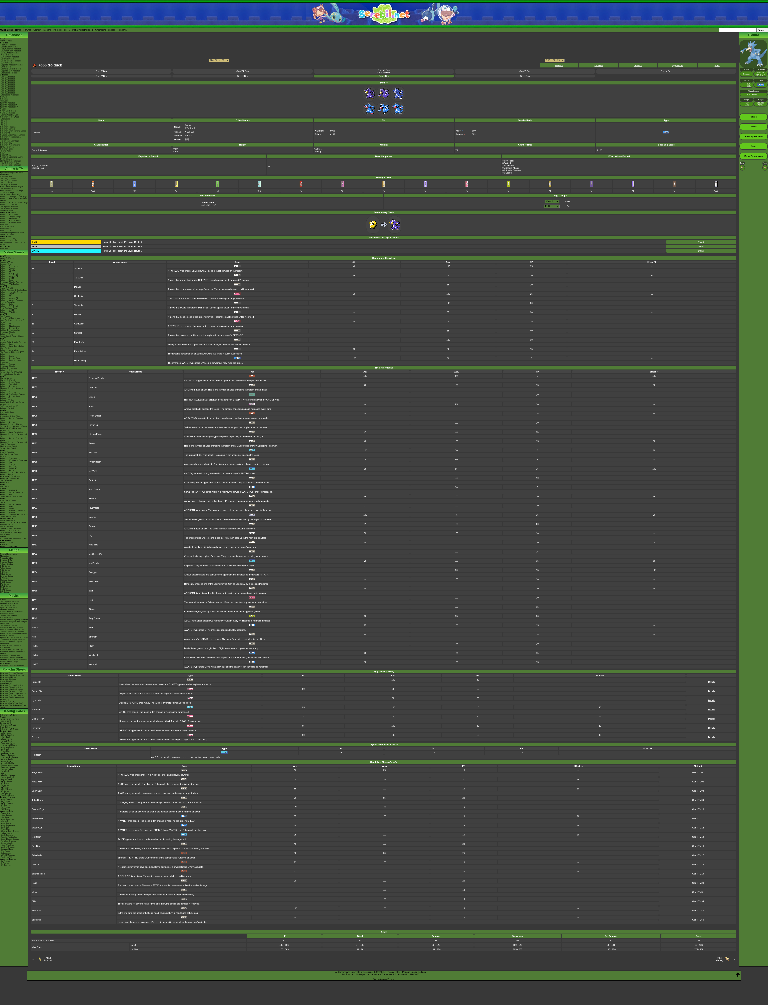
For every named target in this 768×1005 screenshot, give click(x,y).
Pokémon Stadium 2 (8, 490)
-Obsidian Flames (7, 775)
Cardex (3, 109)
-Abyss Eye (5, 813)
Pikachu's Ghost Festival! (11, 687)
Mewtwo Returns (7, 610)
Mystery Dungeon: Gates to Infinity (11, 389)
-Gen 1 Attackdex (7, 77)
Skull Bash (37, 910)
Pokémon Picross (7, 364)
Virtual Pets (5, 534)
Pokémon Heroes (7, 614)
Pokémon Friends (7, 270)
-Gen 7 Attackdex (7, 89)
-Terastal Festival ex (8, 837)
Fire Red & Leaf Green (9, 454)
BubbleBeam (38, 818)
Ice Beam (36, 709)
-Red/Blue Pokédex (8, 45)
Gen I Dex (525, 76)
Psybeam (36, 728)
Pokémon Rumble (7, 422)
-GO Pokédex (5, 67)
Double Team (95, 554)
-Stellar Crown (6, 761)
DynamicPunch (96, 378)
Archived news (6, 41)
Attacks (638, 65)
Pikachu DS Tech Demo (10, 476)
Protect (92, 480)
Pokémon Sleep (6, 280)
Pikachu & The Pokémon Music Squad (13, 706)
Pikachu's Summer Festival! (12, 685)
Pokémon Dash (6, 462)
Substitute (36, 920)
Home (18, 30)
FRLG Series (5, 574)
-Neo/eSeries (5, 793)
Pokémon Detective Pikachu (12, 666)
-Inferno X (4, 821)
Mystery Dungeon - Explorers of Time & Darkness (13, 443)
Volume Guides (6, 564)
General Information (8, 554)
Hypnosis (36, 700)
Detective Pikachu (7, 332)
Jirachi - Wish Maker (8, 616)
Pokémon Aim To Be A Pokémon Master (13, 200)
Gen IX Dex (101, 71)
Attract (92, 609)
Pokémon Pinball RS (8, 468)
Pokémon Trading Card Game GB (14, 514)
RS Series (4, 572)
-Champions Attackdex (9, 95)
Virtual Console (6, 526)
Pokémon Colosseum (9, 458)
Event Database (7, 159)
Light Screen (38, 719)
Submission (37, 855)
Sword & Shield (6, 288)
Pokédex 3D (5, 398)
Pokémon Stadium (7, 512)
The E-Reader (6, 480)
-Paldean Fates (6, 769)
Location (598, 65)
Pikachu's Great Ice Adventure (13, 693)
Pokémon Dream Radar (10, 382)
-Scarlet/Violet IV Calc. (9, 115)
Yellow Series (5, 568)
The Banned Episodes (9, 209)
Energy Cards (6, 723)
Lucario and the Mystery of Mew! (14, 620)
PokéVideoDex (6, 231)
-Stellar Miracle (6, 843)
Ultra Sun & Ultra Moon (10, 318)
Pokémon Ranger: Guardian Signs (11, 419)
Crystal (3, 488)
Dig (90, 535)
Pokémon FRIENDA (8, 546)
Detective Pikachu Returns (11, 282)
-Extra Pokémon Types (9, 719)
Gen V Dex (666, 71)
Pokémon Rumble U (8, 386)
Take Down (37, 800)
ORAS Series (5, 590)
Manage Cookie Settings (414, 972)
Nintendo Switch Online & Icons (13, 538)
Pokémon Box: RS (8, 466)
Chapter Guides (6, 562)
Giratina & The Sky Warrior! (11, 628)
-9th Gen (3, 121)
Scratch (78, 268)
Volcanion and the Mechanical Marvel (12, 653)
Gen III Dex (242, 76)
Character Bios (6, 177)
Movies (14, 595)
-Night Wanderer (7, 845)
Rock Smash (95, 416)
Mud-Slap (93, 544)
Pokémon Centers (7, 129)
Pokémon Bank (6, 344)
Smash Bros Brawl (8, 448)
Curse (92, 397)
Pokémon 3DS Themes (10, 530)
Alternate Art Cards (8, 725)
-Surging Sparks (6, 759)
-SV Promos (5, 801)
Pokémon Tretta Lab (8, 384)
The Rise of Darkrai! (8, 626)
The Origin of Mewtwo (9, 602)
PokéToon (4, 225)
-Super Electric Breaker (9, 839)
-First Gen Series (7, 795)
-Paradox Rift (5, 771)
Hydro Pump (80, 360)
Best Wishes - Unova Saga (11, 191)
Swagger (93, 572)
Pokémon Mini (6, 494)
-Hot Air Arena (6, 833)
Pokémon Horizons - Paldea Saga (14, 203)
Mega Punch (38, 772)
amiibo (3, 536)
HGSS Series (5, 582)
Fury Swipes (80, 351)
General (559, 65)
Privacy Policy (393, 972)
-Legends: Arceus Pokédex (11, 65)
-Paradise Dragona (8, 841)
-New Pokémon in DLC (9, 163)
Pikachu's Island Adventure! (11, 689)
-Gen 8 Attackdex (7, 91)
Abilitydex (4, 101)
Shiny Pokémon (6, 211)
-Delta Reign (5, 733)
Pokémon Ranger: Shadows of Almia (13, 439)
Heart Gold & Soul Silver (10, 416)
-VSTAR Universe (7, 855)
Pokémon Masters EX (9, 276)
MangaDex (4, 556)
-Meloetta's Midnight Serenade (12, 640)
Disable (77, 287)
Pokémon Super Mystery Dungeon (10, 361)
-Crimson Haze (6, 849)
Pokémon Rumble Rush (10, 328)
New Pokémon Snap (8, 308)
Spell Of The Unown (8, 608)
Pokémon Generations (9, 215)
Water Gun (37, 827)
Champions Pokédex (105, 30)
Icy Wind (93, 471)
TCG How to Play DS (9, 406)
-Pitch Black (5, 737)
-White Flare (5, 751)
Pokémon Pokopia (7, 268)
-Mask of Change (7, 847)
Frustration (94, 508)
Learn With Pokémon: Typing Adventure (12, 403)
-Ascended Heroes (8, 743)
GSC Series (5, 570)
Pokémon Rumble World (10, 358)
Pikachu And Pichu (8, 677)
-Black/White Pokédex (9, 53)
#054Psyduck (48, 959)
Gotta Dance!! (6, 683)
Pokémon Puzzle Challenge (11, 492)
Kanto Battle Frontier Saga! (11, 187)
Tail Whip (78, 277)
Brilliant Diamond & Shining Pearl (13, 290)
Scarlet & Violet (6, 262)
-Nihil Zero (4, 817)
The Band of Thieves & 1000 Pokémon (12, 353)
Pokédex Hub (60, 30)
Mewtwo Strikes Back (9, 604)
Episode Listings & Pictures (11, 173)
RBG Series (5, 566)
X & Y (2, 340)
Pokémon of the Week (9, 117)
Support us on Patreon (384, 979)
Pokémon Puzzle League (10, 504)
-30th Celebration (7, 735)
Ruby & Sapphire (7, 452)
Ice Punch (94, 563)
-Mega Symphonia (7, 825)
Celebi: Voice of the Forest (11, 612)
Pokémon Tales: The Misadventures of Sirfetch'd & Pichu (12, 243)
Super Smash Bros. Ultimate (12, 336)
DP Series (4, 578)
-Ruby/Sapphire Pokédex (10, 49)
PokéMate (4, 482)
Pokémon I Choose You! (10, 656)
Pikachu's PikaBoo (8, 679)
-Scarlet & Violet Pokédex (10, 69)
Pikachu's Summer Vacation (11, 673)
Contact (37, 30)
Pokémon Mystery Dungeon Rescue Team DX (11, 301)
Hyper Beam (95, 462)
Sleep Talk (94, 581)
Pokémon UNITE (7, 278)
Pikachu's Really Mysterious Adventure (12, 698)
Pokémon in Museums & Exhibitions (10, 138)
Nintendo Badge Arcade (10, 374)
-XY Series (4, 785)
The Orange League (8, 181)
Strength (93, 637)
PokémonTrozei (6, 474)
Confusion (79, 296)
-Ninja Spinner (6, 815)
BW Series (4, 584)
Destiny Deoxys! (7, 618)
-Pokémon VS (6, 857)
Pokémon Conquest (8, 392)
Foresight (36, 682)
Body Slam (37, 791)
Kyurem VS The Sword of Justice (14, 638)
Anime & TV (14, 168)
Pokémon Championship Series (13, 131)
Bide (34, 901)
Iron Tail (92, 517)
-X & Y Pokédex (6, 55)
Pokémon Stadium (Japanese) (12, 510)
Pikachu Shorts (14, 669)
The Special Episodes (9, 207)
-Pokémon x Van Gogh (9, 141)
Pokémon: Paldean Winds (11, 223)
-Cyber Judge (5, 853)
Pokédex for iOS (7, 408)
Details (701, 242)
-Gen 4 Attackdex (7, 83)
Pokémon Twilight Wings (10, 217)
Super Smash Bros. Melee (11, 496)
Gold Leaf (205, 205)
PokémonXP (5, 133)
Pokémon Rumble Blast (10, 396)
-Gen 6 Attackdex (7, 87)
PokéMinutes (5, 229)
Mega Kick (37, 781)
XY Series (4, 588)
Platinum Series (6, 580)
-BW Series (5, 787)
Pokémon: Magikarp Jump (11, 326)
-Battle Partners (6, 835)
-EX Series (4, 791)
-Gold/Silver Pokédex (9, 47)
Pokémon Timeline (8, 127)
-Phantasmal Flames (8, 745)
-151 (2, 773)
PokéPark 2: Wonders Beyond (12, 394)
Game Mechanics (7, 113)
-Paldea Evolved (7, 777)
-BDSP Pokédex (7, 63)
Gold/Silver (4, 486)
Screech (78, 333)
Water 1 (569, 201)
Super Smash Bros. (8, 516)
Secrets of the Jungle (9, 662)
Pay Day (36, 846)
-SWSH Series (6, 781)
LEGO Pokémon (7, 147)
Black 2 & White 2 (7, 380)
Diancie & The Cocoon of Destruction (10, 647)
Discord (47, 30)
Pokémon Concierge (8, 239)
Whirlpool (93, 655)
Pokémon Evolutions (8, 219)
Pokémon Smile (6, 304)
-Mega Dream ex (7, 819)
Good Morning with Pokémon (12, 233)
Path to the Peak (7, 227)
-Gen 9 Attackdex (7, 93)
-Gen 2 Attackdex (7, 79)
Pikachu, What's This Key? (11, 703)
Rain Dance (94, 489)
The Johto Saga (6, 183)
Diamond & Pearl (7, 412)
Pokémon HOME (7, 294)
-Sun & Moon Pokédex (9, 57)
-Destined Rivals (7, 753)
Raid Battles (5, 727)
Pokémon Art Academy (9, 350)
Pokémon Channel (7, 464)
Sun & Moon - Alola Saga (10, 195)
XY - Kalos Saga (7, 193)
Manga (14, 550)
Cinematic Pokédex (8, 111)
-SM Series (4, 783)
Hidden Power (95, 434)
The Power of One (7, 606)
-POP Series (5, 809)
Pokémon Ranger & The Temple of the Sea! (13, 623)
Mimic (34, 892)
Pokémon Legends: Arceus (11, 292)
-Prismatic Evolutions (9, 757)
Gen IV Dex (101, 76)
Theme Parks (5, 151)
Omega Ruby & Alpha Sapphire (13, 342)
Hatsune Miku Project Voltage (12, 135)
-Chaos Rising (6, 739)
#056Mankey (720, 959)
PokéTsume (5, 249)
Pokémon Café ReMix (9, 274)
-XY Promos (5, 807)
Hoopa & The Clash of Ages (12, 650)
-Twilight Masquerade (9, 765)
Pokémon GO (5, 272)
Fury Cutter (94, 618)
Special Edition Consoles (10, 528)
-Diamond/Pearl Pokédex (10, 51)
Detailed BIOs (6, 560)
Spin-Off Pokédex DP (9, 105)
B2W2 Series (5, 586)
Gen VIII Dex (242, 71)
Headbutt (93, 387)
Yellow (2, 502)
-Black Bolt (4, 749)
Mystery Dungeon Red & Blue (12, 472)
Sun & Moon (5, 316)
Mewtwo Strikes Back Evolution (13, 660)
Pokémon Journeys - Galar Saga (13, 197)
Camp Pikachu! (6, 681)
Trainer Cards (6, 721)
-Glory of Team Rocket (9, 831)
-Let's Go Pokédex (8, 59)
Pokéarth (122, 30)
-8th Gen (3, 123)
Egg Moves (677, 65)
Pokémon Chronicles (8, 205)
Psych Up (79, 342)
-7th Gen (3, 125)
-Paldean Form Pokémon (10, 165)
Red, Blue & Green (8, 500)
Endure (92, 498)
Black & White (6, 378)
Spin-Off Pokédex (7, 103)
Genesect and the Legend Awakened (11, 643)
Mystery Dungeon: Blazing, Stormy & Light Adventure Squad (13, 425)
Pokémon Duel (6, 370)
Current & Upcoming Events (12, 157)
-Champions (5, 119)
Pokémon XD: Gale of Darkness (13, 460)
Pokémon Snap (6, 506)
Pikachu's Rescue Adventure (12, 675)
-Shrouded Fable (7, 763)
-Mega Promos (6, 799)
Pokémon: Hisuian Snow (10, 221)
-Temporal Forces (7, 767)
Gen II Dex (384, 76)
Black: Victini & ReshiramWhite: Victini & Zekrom (13, 635)
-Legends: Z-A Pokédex (10, 71)
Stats (717, 65)
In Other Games (7, 524)
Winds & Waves (7, 258)
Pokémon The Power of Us (11, 658)
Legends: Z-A (5, 264)
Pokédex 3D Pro (7, 400)
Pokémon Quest (7, 334)
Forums (27, 30)
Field (569, 206)
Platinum (3, 414)
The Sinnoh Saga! (7, 189)
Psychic (36, 737)
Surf (91, 627)
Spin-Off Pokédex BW (9, 107)
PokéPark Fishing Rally (10, 478)
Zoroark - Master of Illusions (12, 632)
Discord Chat (5, 155)
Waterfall (93, 664)
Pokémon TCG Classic (9, 729)
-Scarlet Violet (6, 779)
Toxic (91, 406)
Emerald (3, 456)
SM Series (4, 592)
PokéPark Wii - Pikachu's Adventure (10, 429)
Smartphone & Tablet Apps (11, 532)
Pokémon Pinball (7, 508)
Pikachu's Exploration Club (11, 691)
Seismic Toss (38, 873)
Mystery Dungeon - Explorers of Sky (13, 435)
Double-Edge (38, 809)
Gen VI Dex (525, 71)
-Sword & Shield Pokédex (10, 61)
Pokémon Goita (6, 542)
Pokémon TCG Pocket (9, 284)
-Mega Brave (5, 823)
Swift (91, 590)
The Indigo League (8, 179)
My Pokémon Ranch (8, 446)
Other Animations (7, 235)
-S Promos (4, 863)
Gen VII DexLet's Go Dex (383, 71)
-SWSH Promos (6, 803)
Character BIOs (6, 558)
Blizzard (93, 452)
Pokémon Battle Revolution (11, 432)
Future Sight (38, 691)
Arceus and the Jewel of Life (12, 630)
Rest (91, 600)
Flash (91, 646)
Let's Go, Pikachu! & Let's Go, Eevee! (13, 321)
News (2, 39)
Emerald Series (6, 576)
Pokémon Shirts (6, 149)
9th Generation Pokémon (10, 161)
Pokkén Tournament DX (10, 330)
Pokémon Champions (9, 266)
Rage (34, 883)
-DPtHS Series (6, 789)
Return (92, 526)
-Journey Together (7, 755)
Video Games (14, 252)
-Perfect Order (6, 741)
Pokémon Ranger (7, 470)
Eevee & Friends (7, 701)
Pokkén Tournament (8, 368)
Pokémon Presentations (10, 145)
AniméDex (4, 175)
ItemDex (3, 97)
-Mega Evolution (7, 747)
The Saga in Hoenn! (8, 185)
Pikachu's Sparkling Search (11, 695)
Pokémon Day (6, 143)
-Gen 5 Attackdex (7, 85)
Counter (36, 864)
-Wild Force (5, 851)
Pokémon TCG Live (8, 312)
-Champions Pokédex (9, 73)
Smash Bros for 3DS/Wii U (11, 372)
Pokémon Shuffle (7, 356)
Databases (14, 35)
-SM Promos (5, 805)
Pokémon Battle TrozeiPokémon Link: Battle (13, 347)
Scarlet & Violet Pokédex (81, 30)
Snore (92, 443)
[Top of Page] (737, 974)
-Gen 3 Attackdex (7, 81)
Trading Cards (14, 711)
